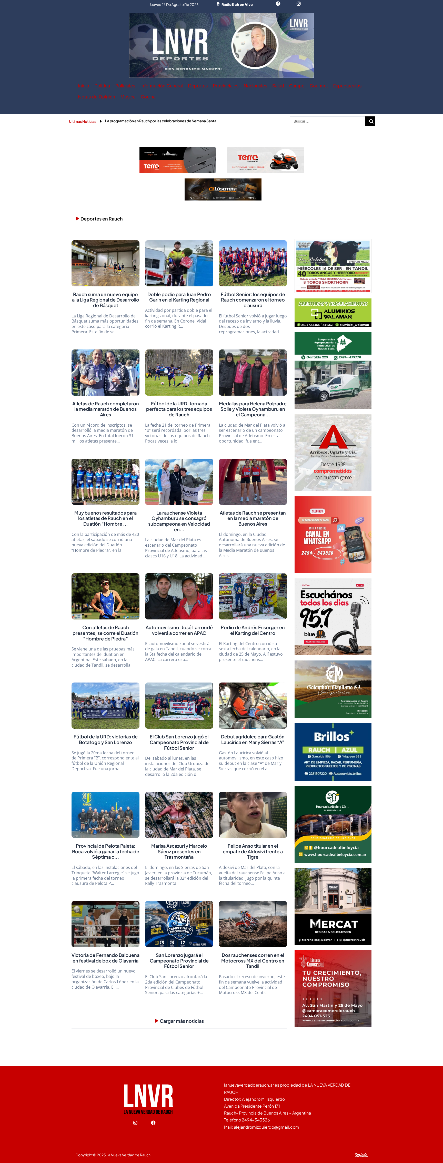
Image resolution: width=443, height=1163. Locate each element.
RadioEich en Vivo (237, 4)
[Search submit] (371, 121)
